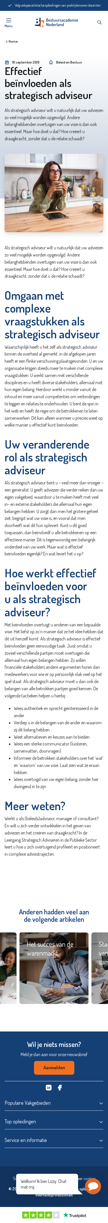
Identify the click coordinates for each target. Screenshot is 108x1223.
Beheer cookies (83, 1178)
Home (13, 41)
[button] (93, 1186)
